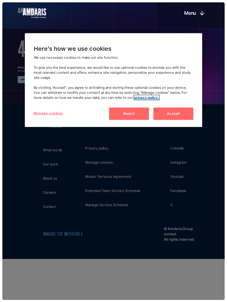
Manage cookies (48, 113)
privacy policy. (146, 98)
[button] (194, 13)
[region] (113, 80)
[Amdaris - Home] (34, 13)
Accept (173, 113)
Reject (128, 113)
